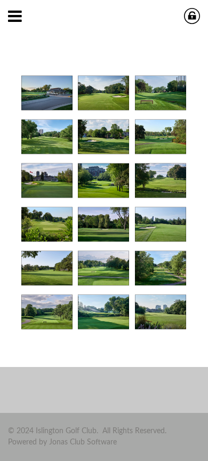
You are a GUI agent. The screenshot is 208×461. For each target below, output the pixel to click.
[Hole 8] (103, 180)
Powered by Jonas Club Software (62, 442)
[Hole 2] (103, 93)
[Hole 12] (160, 224)
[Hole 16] (47, 312)
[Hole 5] (103, 136)
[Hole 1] (47, 93)
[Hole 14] (103, 268)
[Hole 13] (47, 268)
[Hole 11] (103, 224)
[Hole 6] (160, 136)
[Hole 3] (160, 93)
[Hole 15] (160, 268)
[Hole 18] (160, 312)
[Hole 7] (47, 180)
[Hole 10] (47, 224)
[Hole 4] (47, 136)
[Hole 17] (103, 312)
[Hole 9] (160, 180)
